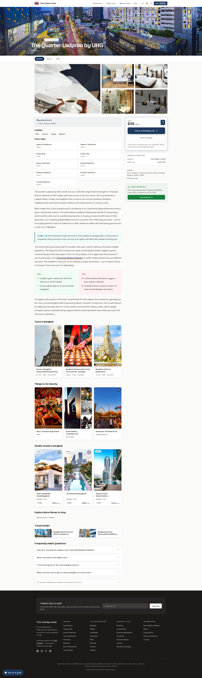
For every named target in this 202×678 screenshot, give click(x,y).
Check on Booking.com (145, 130)
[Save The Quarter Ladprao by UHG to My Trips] (199, 10)
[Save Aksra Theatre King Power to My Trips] (59, 390)
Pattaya (93, 650)
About (145, 629)
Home (33, 36)
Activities (120, 625)
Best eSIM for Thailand (151, 625)
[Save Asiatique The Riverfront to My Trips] (119, 390)
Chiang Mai (94, 632)
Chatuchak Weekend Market (69, 257)
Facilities (39, 59)
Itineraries (67, 639)
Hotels (39, 36)
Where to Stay (125, 3)
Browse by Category (124, 646)
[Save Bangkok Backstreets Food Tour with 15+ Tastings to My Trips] (89, 328)
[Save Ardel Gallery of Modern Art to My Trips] (89, 390)
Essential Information (124, 632)
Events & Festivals (70, 646)
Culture (119, 643)
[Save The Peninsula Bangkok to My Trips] (89, 452)
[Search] (143, 3)
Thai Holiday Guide (46, 622)
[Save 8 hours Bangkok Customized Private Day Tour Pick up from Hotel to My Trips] (59, 328)
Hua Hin (93, 646)
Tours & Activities (69, 636)
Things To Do (110, 3)
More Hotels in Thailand (47, 517)
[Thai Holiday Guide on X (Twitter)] (46, 651)
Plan (135, 3)
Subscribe (155, 606)
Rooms (49, 59)
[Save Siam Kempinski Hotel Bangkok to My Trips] (59, 452)
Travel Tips (120, 636)
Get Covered (145, 197)
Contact (146, 639)
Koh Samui (94, 636)
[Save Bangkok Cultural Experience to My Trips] (119, 328)
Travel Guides (68, 650)
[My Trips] (151, 3)
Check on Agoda (146, 138)
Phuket (92, 629)
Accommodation (123, 639)
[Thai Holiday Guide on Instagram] (42, 651)
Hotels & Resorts (69, 632)
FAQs (58, 59)
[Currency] (147, 3)
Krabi (92, 639)
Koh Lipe (93, 643)
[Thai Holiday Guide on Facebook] (37, 651)
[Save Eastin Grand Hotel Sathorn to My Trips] (119, 452)
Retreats (66, 643)
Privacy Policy (148, 632)
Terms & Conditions (150, 636)
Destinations (97, 3)
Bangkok (47, 36)
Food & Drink (121, 629)
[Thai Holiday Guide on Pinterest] (50, 651)
